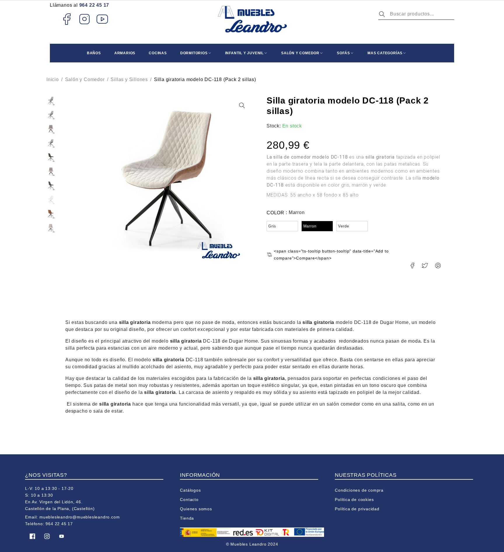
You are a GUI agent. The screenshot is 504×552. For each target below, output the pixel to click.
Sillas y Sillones (129, 79)
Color (275, 212)
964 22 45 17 (94, 5)
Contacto (189, 499)
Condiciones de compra (359, 490)
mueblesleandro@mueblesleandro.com (79, 517)
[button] (242, 105)
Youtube (102, 19)
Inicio (52, 79)
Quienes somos (196, 509)
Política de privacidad (357, 509)
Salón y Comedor (85, 79)
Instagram (85, 19)
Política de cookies (354, 499)
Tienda (187, 518)
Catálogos (190, 490)
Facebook (67, 19)
